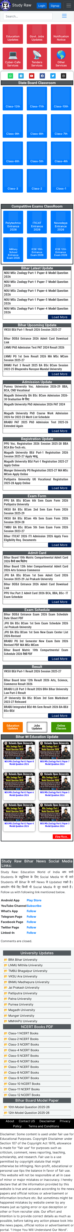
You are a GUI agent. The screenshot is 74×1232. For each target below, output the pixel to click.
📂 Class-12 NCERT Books (22, 1095)
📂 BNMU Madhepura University (27, 982)
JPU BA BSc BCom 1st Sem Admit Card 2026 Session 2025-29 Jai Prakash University (36, 577)
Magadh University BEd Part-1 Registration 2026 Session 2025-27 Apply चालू (36, 454)
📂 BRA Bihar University (20, 959)
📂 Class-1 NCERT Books (21, 1033)
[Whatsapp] (10, 76)
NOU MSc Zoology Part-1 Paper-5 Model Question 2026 (54, 793)
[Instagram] (63, 76)
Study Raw (21, 5)
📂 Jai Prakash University (21, 987)
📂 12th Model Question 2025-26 (27, 1113)
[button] (13, 34)
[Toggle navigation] (68, 5)
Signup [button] (55, 5)
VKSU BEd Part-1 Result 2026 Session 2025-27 (32, 329)
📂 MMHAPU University (20, 1021)
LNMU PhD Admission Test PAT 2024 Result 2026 (34, 347)
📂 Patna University (18, 999)
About (10, 1121)
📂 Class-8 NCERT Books (21, 1072)
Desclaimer (47, 1121)
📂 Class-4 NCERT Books (21, 1050)
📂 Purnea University (18, 1004)
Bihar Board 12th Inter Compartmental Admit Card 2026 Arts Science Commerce (36, 568)
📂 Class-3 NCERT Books (21, 1044)
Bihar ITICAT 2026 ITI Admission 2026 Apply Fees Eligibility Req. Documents (36, 538)
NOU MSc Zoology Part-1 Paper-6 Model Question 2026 (19, 793)
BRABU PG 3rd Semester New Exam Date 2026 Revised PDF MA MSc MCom (36, 643)
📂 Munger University (19, 1015)
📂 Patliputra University (20, 993)
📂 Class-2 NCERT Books (21, 1039)
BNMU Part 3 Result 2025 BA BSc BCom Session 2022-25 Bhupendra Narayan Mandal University (36, 367)
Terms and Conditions (43, 1126)
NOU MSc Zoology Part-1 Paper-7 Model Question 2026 (54, 762)
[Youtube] (31, 76)
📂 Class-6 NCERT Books (21, 1061)
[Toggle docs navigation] (64, 16)
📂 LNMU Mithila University (23, 965)
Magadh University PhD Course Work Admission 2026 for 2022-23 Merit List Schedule (36, 415)
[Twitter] (53, 76)
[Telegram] (21, 76)
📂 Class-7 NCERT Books (21, 1067)
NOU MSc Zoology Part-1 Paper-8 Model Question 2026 (19, 762)
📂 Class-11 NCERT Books (22, 1089)
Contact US (27, 1121)
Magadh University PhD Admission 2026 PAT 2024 (34, 404)
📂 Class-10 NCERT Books (22, 1084)
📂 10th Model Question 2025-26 (27, 1107)
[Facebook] (42, 76)
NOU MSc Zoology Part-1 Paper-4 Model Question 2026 (19, 825)
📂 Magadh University (19, 1010)
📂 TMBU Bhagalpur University (25, 971)
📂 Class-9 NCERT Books (21, 1078)
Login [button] (41, 5)
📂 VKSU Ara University (20, 976)
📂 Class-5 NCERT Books (21, 1055)
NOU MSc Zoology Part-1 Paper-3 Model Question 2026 (54, 825)
